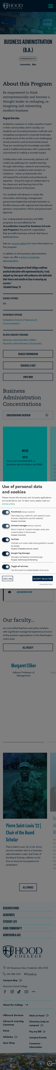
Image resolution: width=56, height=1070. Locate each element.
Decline (7, 578)
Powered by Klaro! (46, 584)
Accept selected (42, 578)
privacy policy (8, 503)
